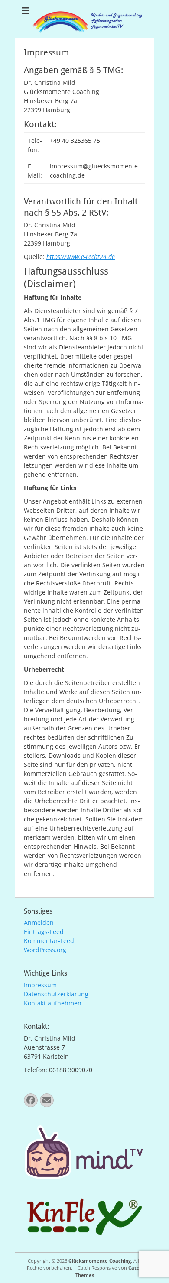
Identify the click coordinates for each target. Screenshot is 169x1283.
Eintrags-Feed (44, 932)
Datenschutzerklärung (56, 994)
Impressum (40, 985)
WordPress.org (45, 950)
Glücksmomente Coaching (99, 1260)
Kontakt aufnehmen (52, 1003)
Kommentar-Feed (49, 941)
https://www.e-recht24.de (80, 256)
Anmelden (39, 922)
